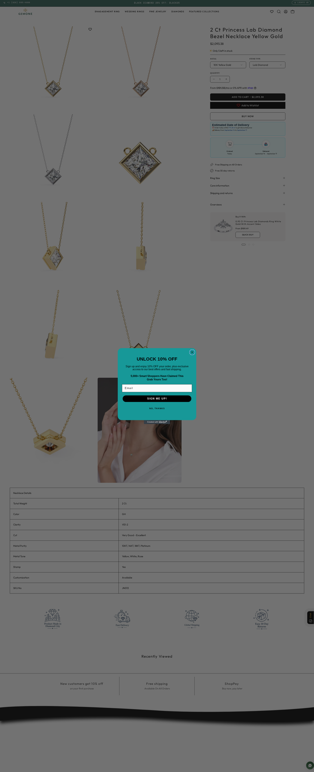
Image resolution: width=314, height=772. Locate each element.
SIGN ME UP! (157, 398)
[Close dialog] (192, 352)
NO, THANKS (157, 408)
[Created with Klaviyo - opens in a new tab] (157, 422)
